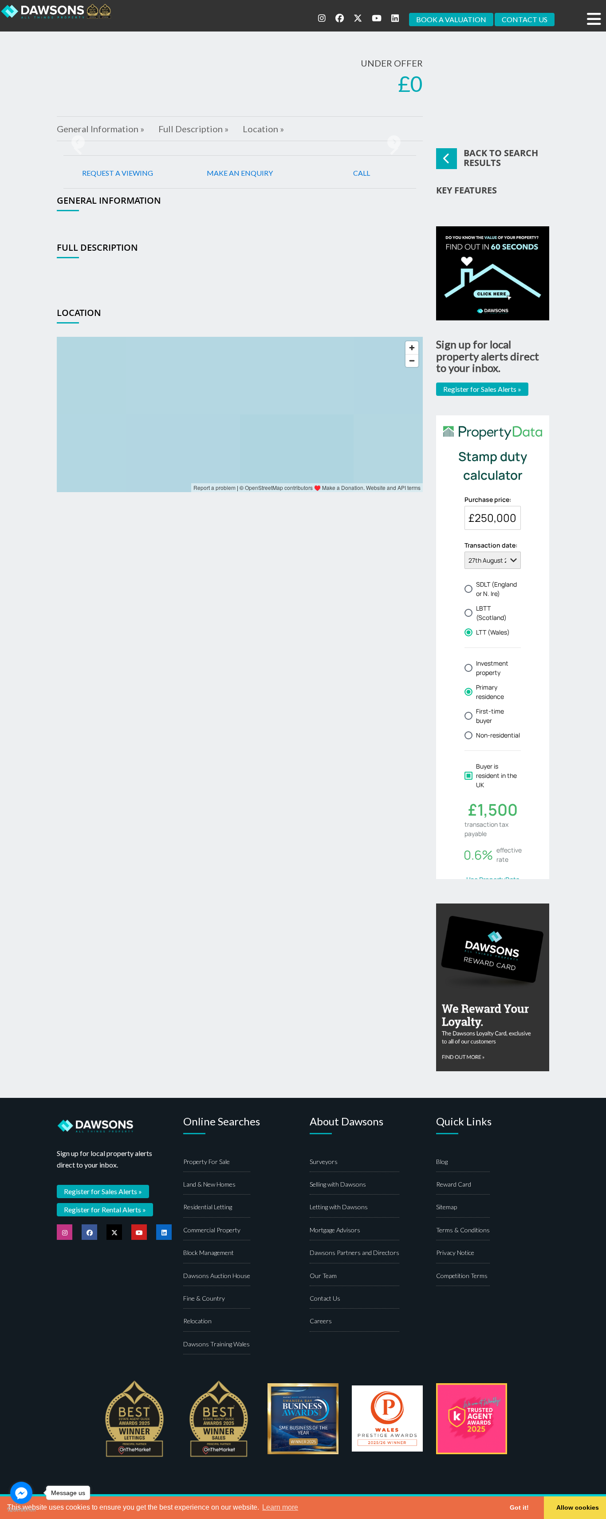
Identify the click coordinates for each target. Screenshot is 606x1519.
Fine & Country (204, 1298)
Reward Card (453, 1184)
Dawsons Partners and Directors (354, 1252)
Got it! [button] (519, 1507)
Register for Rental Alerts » (105, 1209)
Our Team (323, 1275)
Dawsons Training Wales (216, 1344)
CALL (361, 173)
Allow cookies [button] (577, 1507)
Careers (321, 1321)
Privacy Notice (455, 1252)
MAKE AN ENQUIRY (240, 173)
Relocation (197, 1321)
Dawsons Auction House (216, 1275)
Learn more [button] (280, 1507)
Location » (263, 128)
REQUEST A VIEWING (117, 173)
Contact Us (325, 1298)
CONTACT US (524, 19)
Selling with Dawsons (338, 1184)
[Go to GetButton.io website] (21, 1510)
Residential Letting (207, 1207)
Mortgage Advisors (335, 1230)
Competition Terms (462, 1275)
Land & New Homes (209, 1184)
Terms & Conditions (463, 1230)
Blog (442, 1161)
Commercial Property (211, 1230)
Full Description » (193, 128)
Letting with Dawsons (339, 1207)
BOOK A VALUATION (451, 19)
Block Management (208, 1252)
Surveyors (324, 1161)
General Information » (100, 128)
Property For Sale (206, 1161)
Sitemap (446, 1207)
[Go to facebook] (21, 1493)
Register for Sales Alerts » (482, 389)
